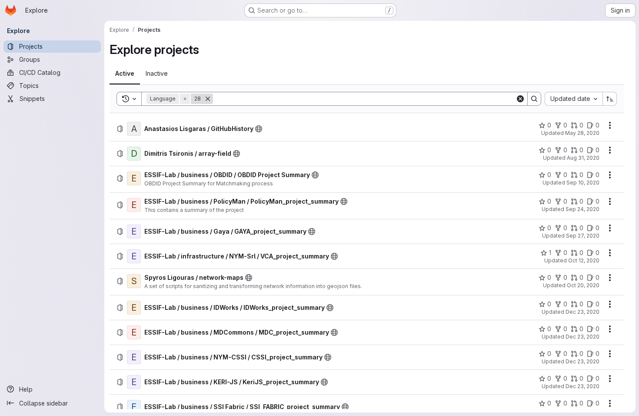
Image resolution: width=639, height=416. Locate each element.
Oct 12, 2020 (583, 260)
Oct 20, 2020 (583, 285)
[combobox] (573, 99)
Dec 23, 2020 (582, 312)
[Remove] (208, 99)
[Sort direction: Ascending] (610, 99)
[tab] (125, 73)
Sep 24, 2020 (582, 209)
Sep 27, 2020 (582, 235)
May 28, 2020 (582, 133)
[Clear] (520, 99)
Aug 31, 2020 (583, 157)
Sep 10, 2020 (582, 182)
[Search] (534, 99)
